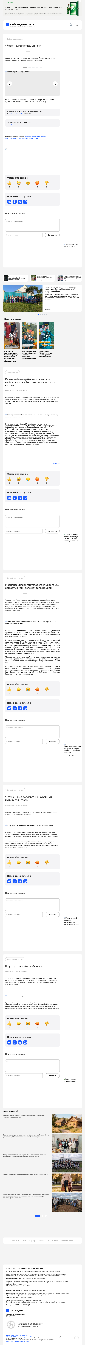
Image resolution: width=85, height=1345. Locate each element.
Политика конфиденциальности (17, 1341)
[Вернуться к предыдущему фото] (9, 83)
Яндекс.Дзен (33, 138)
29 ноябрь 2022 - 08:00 (12, 805)
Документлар (52, 1241)
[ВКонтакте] (9, 202)
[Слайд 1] (38, 314)
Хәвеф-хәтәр (12, 372)
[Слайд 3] (42, 314)
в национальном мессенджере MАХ (22, 124)
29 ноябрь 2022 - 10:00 (12, 390)
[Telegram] (20, 202)
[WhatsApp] (25, 202)
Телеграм (27, 136)
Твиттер (25, 138)
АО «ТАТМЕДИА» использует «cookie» (19, 1337)
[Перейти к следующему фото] (55, 83)
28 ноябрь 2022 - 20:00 (12, 971)
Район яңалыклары (15, 39)
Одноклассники (15, 138)
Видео (41, 1241)
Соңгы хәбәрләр (28, 1241)
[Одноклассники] (15, 202)
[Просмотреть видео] (12, 336)
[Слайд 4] (44, 314)
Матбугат (56, 463)
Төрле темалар (67, 1241)
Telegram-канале (16, 113)
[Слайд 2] (40, 314)
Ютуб (7, 138)
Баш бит (15, 1241)
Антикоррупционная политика (17, 1335)
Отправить (52, 235)
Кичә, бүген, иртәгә (15, 578)
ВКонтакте (36, 136)
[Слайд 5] (46, 314)
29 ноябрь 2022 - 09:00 (12, 593)
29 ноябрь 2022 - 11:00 (12, 51)
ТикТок (43, 136)
